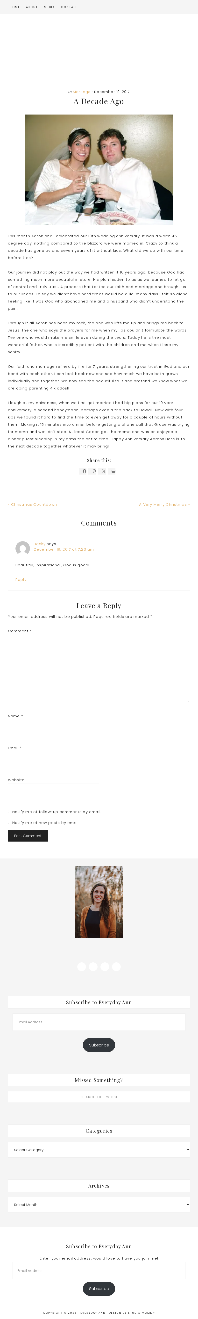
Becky (40, 543)
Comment (20, 631)
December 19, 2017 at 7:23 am (64, 549)
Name (15, 716)
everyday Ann (99, 48)
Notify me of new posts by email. (46, 822)
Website (16, 779)
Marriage (82, 91)
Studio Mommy (141, 1313)
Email (15, 747)
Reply (21, 579)
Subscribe (99, 1045)
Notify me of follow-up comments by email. (56, 811)
